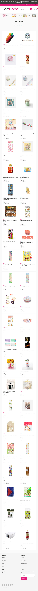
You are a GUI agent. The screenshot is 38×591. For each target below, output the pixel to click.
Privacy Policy (23, 564)
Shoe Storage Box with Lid (6, 541)
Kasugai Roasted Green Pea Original (25, 500)
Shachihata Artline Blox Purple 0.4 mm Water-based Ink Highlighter (10, 46)
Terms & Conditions (24, 563)
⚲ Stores (34, 4)
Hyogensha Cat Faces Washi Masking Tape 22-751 (27, 45)
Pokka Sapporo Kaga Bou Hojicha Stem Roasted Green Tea (26, 543)
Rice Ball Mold (5, 371)
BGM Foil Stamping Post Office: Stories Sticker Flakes (26, 156)
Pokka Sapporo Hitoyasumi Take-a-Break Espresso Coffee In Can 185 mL (10, 199)
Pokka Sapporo (22, 66)
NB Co (4, 306)
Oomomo (21, 109)
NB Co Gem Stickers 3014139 (7, 479)
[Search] (31, 9)
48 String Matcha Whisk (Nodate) (24, 198)
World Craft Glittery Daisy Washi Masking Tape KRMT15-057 (26, 243)
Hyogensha (21, 44)
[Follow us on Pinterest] (6, 585)
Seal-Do (21, 327)
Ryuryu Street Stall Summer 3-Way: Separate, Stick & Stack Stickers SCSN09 (27, 265)
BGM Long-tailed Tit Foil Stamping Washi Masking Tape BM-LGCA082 (10, 89)
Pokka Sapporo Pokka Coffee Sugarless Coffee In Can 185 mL (27, 351)
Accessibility (4, 564)
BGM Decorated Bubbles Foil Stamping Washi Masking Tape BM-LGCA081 (27, 89)
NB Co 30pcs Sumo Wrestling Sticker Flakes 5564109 (10, 307)
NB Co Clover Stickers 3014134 (7, 413)
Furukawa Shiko (5, 327)
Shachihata (4, 44)
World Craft (21, 241)
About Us (3, 557)
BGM (3, 66)
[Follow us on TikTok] (10, 585)
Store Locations (4, 558)
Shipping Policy (23, 560)
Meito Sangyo (22, 176)
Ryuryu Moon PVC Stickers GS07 (7, 264)
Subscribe (23, 578)
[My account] (34, 9)
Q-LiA (21, 391)
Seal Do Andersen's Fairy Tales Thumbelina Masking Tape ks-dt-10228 (27, 329)
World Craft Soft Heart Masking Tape (25, 307)
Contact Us (3, 566)
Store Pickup (23, 558)
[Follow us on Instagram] (4, 585)
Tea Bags (4, 520)
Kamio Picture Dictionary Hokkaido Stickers (26, 220)
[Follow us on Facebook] (2, 585)
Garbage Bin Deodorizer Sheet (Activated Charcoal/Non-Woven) (9, 392)
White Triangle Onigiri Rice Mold (24, 371)
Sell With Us (4, 560)
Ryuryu (4, 263)
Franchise (3, 561)
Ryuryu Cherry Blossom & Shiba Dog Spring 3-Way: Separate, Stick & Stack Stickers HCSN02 (10, 457)
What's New (3, 571)
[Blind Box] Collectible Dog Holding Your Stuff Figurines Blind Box (9, 134)
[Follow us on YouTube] (8, 585)
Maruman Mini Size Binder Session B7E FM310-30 (10, 349)
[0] (36, 9)
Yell (3, 219)
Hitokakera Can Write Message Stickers (25, 392)
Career (3, 563)
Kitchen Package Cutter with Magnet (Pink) (9, 241)
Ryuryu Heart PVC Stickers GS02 (24, 286)
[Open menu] (2, 9)
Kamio (21, 219)
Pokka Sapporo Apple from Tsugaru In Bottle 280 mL (10, 177)
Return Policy (23, 561)
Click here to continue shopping (19, 25)
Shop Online (22, 557)
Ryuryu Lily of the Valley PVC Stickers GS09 (9, 286)
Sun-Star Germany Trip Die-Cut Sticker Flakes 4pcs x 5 (27, 435)
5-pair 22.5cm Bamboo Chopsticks (25, 477)
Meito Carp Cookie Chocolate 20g (24, 177)
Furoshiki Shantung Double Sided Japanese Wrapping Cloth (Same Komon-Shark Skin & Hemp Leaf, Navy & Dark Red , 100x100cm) (10, 499)
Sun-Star (21, 433)
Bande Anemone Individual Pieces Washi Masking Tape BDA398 (27, 134)
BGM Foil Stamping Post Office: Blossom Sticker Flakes (9, 111)
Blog (2, 572)
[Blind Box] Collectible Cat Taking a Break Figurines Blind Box (10, 221)
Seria (21, 520)
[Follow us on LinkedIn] (12, 585)
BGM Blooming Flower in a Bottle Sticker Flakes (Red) (27, 413)
